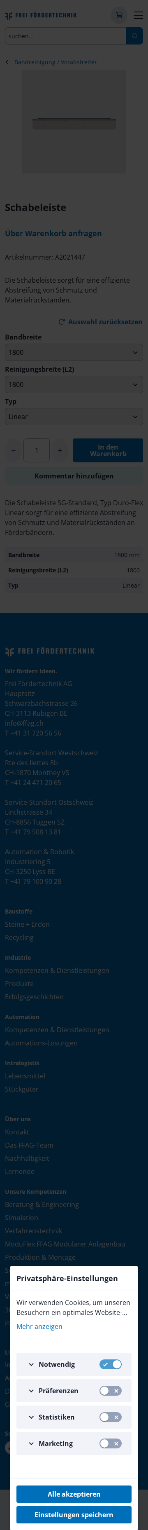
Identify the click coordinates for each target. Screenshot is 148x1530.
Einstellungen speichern (74, 1514)
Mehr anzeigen (39, 1326)
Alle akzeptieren (74, 1494)
